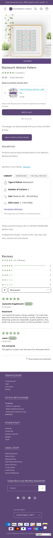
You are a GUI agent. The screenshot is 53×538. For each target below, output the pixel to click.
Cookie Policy (10, 470)
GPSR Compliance (11, 453)
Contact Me (9, 431)
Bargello (8, 437)
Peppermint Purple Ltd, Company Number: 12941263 (29, 533)
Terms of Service (11, 464)
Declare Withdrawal (12, 473)
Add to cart (26, 112)
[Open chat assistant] (45, 528)
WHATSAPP (9, 414)
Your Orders (9, 387)
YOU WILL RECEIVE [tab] (39, 176)
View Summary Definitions (13, 209)
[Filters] (4, 290)
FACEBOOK (9, 403)
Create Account (10, 381)
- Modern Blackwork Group (14, 409)
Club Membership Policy (13, 462)
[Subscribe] (41, 488)
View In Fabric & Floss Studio (17, 137)
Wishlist (8, 389)
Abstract (26, 167)
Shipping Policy (10, 459)
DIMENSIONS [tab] (21, 176)
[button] (5, 9)
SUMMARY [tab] (8, 176)
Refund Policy (10, 456)
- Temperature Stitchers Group (15, 412)
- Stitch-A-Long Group (12, 406)
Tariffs (7, 439)
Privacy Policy (10, 467)
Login (7, 384)
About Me (8, 428)
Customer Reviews (11, 434)
